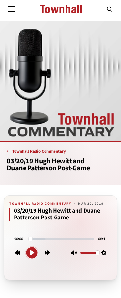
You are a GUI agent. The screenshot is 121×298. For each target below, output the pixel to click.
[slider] (61, 239)
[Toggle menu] (11, 9)
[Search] (110, 9)
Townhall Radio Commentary (39, 151)
